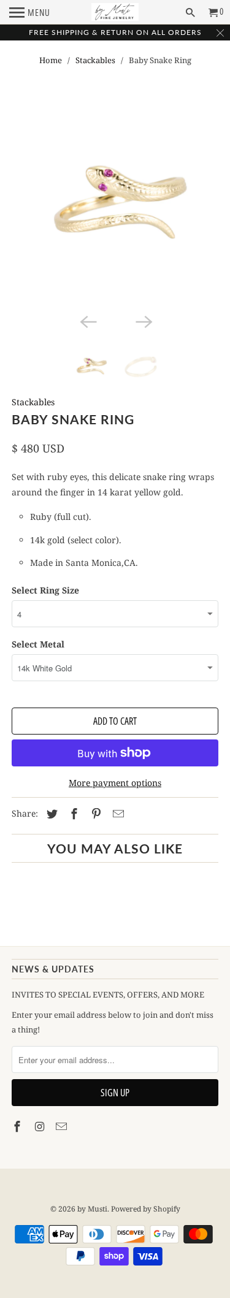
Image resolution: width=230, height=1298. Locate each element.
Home (50, 60)
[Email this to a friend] (116, 813)
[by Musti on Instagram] (40, 1126)
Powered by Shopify (145, 1209)
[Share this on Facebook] (72, 813)
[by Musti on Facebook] (18, 1126)
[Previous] (87, 321)
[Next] (142, 321)
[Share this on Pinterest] (94, 813)
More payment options (115, 782)
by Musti (92, 1209)
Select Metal (38, 644)
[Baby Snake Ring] (115, 207)
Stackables (95, 60)
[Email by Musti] (62, 1126)
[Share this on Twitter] (50, 813)
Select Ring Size (45, 590)
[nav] (29, 12)
